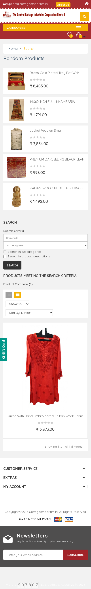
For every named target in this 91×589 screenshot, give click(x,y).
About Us (63, 4)
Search (29, 48)
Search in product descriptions (29, 256)
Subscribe (75, 555)
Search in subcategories (24, 251)
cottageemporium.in (43, 511)
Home (13, 48)
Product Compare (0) (18, 284)
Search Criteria (13, 231)
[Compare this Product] (65, 432)
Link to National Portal (34, 519)
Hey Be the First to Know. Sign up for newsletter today (45, 541)
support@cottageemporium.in (27, 4)
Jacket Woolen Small (46, 130)
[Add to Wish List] (26, 432)
